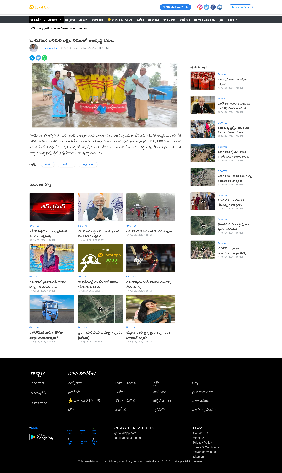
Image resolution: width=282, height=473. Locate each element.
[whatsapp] (45, 59)
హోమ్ (32, 28)
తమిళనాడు (39, 403)
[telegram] (32, 59)
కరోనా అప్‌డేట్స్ (125, 400)
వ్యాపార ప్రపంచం (204, 409)
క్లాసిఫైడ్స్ (159, 409)
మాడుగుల (83, 28)
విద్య (195, 383)
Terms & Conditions (206, 447)
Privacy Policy (202, 442)
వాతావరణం (200, 400)
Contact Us (200, 433)
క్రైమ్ (156, 383)
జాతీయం (159, 391)
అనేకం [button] (231, 19)
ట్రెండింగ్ (74, 391)
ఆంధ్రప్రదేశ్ (35, 19)
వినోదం (120, 391)
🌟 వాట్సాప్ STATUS (84, 400)
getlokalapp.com (125, 433)
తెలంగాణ (52, 19)
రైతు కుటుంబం (202, 391)
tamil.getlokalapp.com (128, 437)
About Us (199, 437)
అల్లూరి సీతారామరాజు (64, 28)
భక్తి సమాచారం (164, 400)
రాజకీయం (122, 409)
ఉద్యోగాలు (75, 383)
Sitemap (198, 456)
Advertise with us (204, 452)
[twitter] (39, 59)
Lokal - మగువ (125, 383)
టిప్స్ (71, 409)
